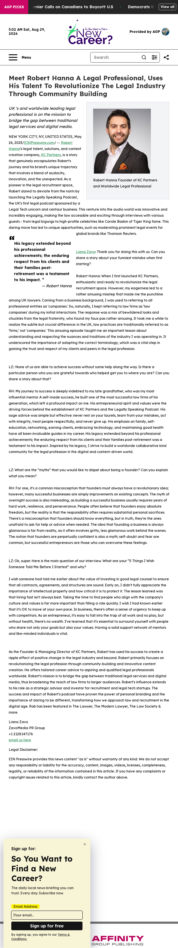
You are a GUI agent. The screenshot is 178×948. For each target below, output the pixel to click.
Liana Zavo (85, 252)
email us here (20, 740)
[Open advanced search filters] (154, 57)
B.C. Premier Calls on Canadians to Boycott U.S (66, 6)
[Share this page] (166, 57)
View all (167, 7)
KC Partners (51, 155)
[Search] (144, 57)
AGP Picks (14, 7)
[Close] (85, 844)
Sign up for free (47, 926)
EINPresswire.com (39, 142)
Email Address (25, 906)
